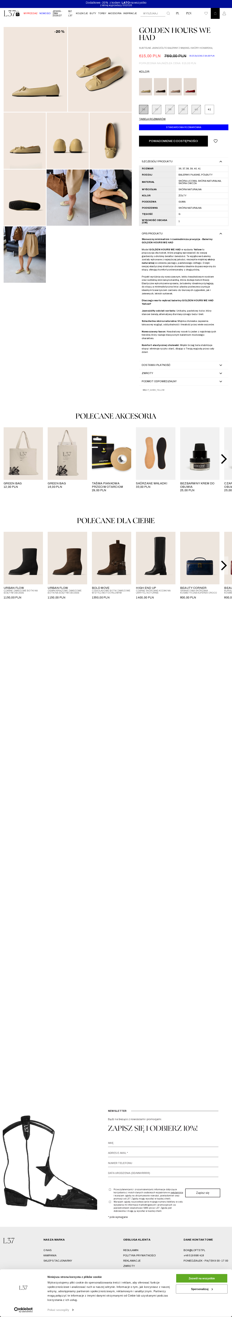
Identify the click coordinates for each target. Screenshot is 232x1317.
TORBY (102, 13)
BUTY (93, 13)
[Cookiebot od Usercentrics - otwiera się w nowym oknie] (23, 1310)
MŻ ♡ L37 (70, 13)
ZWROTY (129, 1266)
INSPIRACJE (130, 13)
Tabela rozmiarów (152, 119)
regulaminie (177, 1192)
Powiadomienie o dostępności (173, 141)
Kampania (50, 1255)
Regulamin (130, 1250)
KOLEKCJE (82, 13)
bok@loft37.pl (194, 1250)
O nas (48, 1250)
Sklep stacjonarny (58, 1260)
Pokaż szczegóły (58, 1309)
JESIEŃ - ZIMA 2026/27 (57, 13)
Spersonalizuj (199, 1288)
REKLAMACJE (132, 1260)
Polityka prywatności (139, 1255)
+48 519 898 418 (194, 1255)
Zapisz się (202, 1192)
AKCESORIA (115, 13)
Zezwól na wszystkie (202, 1278)
